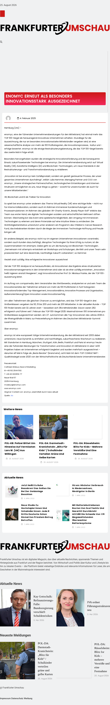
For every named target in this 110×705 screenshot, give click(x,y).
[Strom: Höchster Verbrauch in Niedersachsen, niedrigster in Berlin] (62, 490)
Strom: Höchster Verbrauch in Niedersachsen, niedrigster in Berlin (87, 488)
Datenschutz (17, 698)
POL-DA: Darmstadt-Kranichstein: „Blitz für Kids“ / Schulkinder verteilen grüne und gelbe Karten (53, 450)
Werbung (28, 698)
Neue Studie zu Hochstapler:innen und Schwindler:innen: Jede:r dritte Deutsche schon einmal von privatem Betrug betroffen (37, 513)
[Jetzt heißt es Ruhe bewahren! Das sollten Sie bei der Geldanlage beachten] (11, 492)
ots (11, 395)
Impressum (5, 698)
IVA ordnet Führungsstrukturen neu (98, 606)
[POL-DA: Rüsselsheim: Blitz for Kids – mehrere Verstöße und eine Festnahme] (87, 427)
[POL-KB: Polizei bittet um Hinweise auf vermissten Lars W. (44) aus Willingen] (19, 427)
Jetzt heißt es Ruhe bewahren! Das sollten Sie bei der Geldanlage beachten (36, 490)
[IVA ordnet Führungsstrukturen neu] (70, 608)
